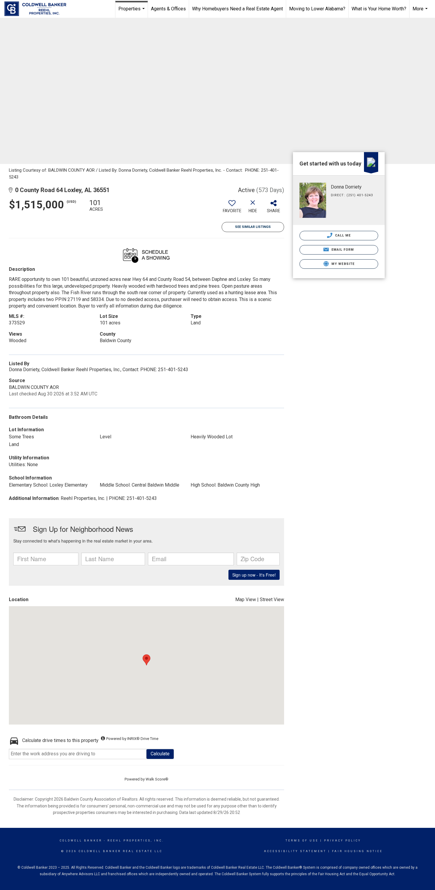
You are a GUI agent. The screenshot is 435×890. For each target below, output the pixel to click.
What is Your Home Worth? (379, 9)
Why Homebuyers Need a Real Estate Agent (237, 9)
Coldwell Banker (81, 840)
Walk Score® (157, 779)
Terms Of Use (302, 840)
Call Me (342, 235)
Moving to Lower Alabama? (317, 9)
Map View (245, 599)
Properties (132, 12)
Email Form (342, 250)
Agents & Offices (168, 9)
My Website (342, 264)
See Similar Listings (253, 227)
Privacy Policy (342, 840)
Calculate (160, 754)
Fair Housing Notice (357, 851)
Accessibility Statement (295, 851)
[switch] (232, 208)
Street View (272, 599)
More (421, 12)
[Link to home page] (38, 9)
